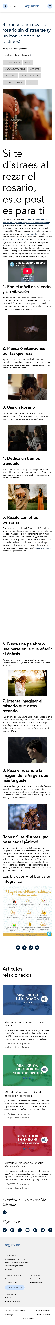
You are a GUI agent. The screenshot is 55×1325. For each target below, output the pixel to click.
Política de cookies (43, 1315)
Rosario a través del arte (13, 239)
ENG (14, 6)
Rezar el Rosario (22, 55)
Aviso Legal (9, 1315)
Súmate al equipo (19, 1310)
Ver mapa (8, 1269)
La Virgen (8, 55)
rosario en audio (30, 234)
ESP (10, 6)
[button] (15, 1287)
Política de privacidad (42, 1310)
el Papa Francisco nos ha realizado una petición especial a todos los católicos (26, 221)
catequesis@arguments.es (14, 1266)
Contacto (8, 1310)
